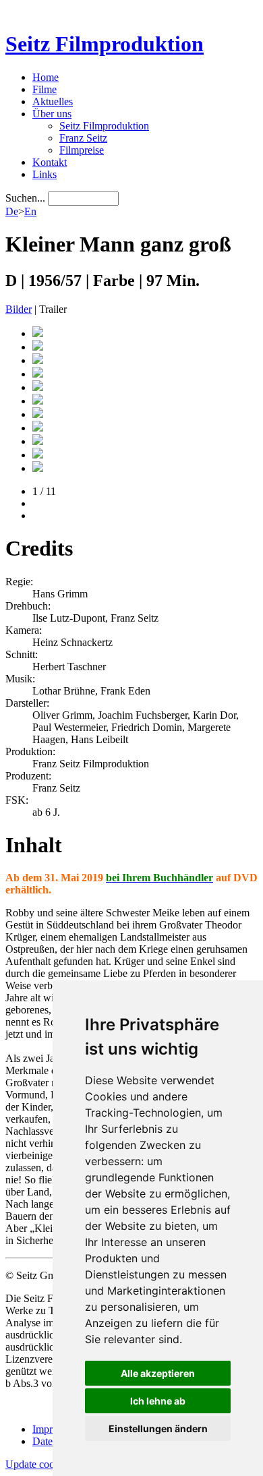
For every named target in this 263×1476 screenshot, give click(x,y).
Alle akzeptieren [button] (158, 1373)
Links (44, 174)
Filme (44, 89)
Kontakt (49, 162)
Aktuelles (52, 101)
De (11, 211)
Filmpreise (81, 150)
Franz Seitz (83, 138)
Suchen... (25, 198)
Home (45, 77)
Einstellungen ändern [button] (158, 1428)
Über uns (51, 113)
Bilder (18, 309)
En (30, 211)
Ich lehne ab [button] (157, 1401)
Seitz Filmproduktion (104, 44)
